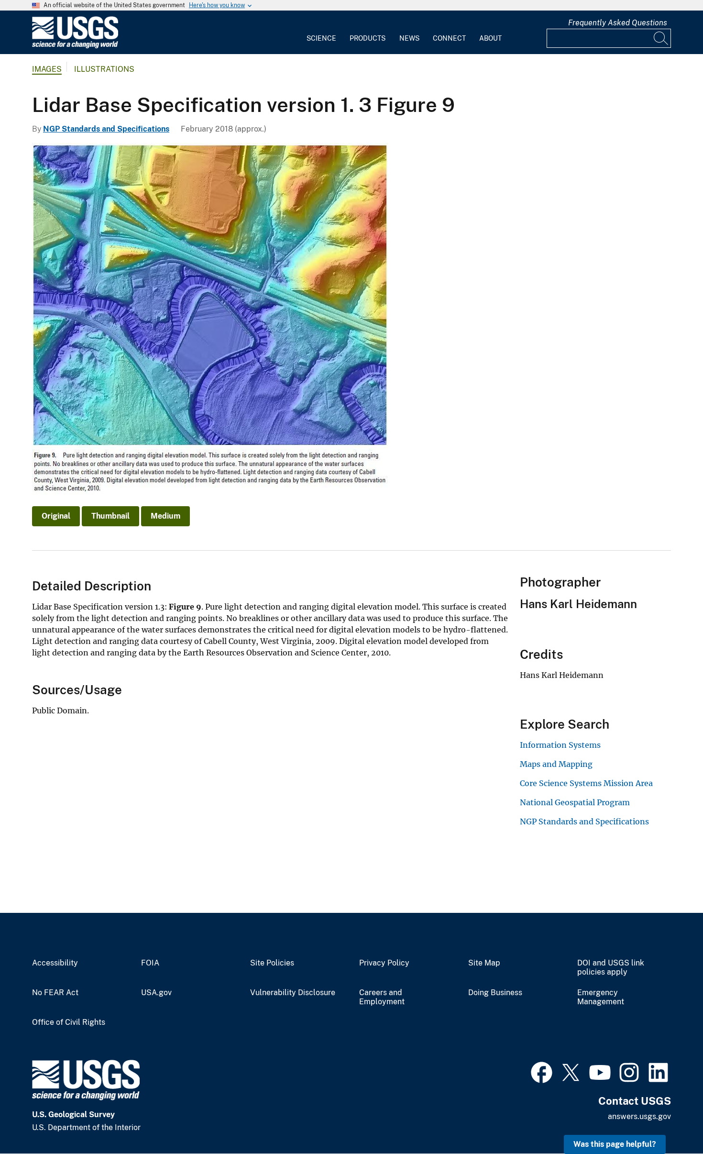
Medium (165, 516)
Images (47, 69)
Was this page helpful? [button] (614, 1144)
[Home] (75, 46)
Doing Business (495, 992)
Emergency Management (600, 997)
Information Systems (560, 745)
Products (367, 38)
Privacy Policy (384, 963)
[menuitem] (321, 32)
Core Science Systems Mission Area (586, 783)
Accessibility (55, 963)
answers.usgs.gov (639, 1116)
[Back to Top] (668, 1119)
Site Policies (272, 963)
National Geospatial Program (575, 802)
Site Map (484, 963)
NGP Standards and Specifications (106, 128)
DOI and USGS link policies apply (610, 967)
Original (56, 516)
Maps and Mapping (556, 764)
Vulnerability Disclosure (292, 992)
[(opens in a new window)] (541, 1071)
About (490, 38)
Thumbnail (110, 516)
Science (321, 38)
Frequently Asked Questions (617, 22)
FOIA (150, 963)
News (409, 38)
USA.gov (156, 992)
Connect (449, 38)
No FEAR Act (55, 992)
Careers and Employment (382, 997)
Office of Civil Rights (68, 1022)
